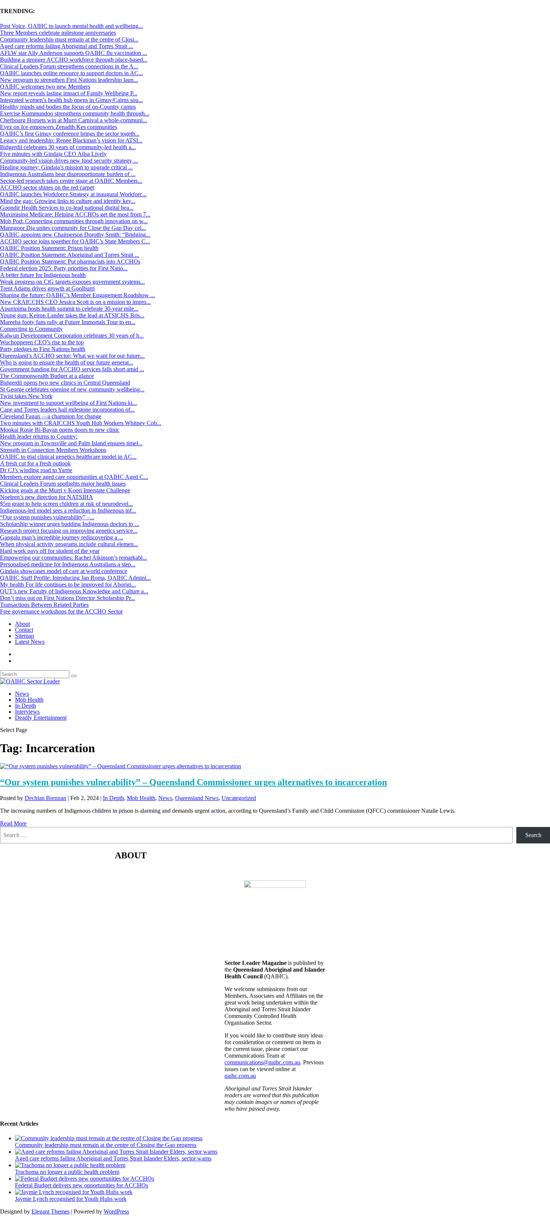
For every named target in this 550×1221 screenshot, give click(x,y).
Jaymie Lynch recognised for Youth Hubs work (70, 1199)
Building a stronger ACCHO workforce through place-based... (73, 59)
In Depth (25, 705)
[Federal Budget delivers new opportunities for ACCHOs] (84, 1178)
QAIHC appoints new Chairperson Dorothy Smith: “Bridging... (75, 234)
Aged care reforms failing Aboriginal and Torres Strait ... (66, 46)
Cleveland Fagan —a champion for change (50, 416)
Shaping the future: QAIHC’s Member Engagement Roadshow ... (77, 295)
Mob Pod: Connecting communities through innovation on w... (74, 221)
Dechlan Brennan (45, 798)
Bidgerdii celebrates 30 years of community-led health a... (68, 147)
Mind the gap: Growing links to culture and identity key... (67, 201)
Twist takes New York (26, 396)
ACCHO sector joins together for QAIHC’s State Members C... (75, 241)
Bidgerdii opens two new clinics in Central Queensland (65, 382)
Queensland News (197, 798)
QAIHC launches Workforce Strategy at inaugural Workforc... (73, 194)
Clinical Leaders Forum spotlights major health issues (63, 483)
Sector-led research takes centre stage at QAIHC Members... (71, 181)
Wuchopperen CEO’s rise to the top (42, 342)
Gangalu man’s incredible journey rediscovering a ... (61, 537)
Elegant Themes (50, 1211)
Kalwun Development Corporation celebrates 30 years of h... (72, 335)
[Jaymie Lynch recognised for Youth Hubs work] (73, 1192)
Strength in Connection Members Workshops (53, 450)
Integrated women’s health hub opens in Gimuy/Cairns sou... (71, 100)
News (22, 694)
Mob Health (29, 699)
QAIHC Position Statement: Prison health (49, 248)
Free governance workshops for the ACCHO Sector (61, 611)
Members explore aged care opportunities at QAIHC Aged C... (74, 477)
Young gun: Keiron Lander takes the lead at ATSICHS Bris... (72, 315)
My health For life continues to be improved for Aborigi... (68, 584)
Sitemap (24, 636)
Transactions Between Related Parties (44, 605)
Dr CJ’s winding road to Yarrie (36, 470)
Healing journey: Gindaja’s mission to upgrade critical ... (66, 167)
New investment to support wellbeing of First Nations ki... (68, 403)
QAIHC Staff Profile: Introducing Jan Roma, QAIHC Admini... (75, 578)
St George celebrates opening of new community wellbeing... (72, 389)
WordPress (116, 1211)
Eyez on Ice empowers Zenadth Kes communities (58, 127)
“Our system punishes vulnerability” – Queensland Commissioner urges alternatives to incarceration (193, 782)
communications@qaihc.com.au (262, 1062)
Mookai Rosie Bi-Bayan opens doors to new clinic (59, 430)
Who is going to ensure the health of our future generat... (66, 362)
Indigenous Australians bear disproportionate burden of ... (67, 174)
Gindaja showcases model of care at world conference (63, 571)
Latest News (30, 642)
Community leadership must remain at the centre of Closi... (69, 39)
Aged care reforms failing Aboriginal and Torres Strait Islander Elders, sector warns (113, 1158)
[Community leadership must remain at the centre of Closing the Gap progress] (108, 1138)
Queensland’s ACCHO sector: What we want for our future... (72, 356)
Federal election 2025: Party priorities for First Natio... (64, 268)
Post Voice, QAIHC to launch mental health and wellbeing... (71, 26)
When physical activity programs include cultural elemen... (69, 544)
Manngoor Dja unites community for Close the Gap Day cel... (73, 228)
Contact (24, 630)
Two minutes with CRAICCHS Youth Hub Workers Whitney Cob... (80, 423)
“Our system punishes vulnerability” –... (47, 517)
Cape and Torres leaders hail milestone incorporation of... (67, 409)
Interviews (27, 711)
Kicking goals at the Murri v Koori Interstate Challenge (65, 490)
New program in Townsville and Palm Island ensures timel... (71, 443)
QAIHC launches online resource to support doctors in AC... (71, 73)
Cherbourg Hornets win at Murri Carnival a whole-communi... (73, 120)
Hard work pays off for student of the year (50, 551)
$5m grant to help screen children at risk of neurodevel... (66, 504)
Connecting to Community (31, 329)
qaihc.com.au (240, 1076)
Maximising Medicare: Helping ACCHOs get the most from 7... (75, 214)
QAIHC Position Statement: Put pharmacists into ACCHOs (70, 261)
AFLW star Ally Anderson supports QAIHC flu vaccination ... (73, 53)
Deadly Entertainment (41, 717)
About (22, 624)
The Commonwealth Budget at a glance (47, 376)
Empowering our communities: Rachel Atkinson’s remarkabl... (73, 557)
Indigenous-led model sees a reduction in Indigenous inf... (68, 510)
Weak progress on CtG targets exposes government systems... (72, 282)
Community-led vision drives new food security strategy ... (69, 160)
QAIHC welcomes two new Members (45, 86)
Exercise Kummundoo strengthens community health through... (74, 113)
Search (533, 835)
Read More (13, 823)
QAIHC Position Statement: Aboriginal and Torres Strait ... (69, 255)
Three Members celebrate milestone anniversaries (58, 33)
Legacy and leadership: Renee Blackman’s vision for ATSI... (71, 140)
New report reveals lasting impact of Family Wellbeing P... (68, 93)
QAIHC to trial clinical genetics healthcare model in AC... (68, 456)
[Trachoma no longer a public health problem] (70, 1165)
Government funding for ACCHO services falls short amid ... (72, 369)
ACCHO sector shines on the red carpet (47, 187)
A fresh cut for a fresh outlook (35, 463)
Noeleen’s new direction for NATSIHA (46, 497)
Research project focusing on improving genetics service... (68, 531)
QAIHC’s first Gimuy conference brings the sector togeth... (70, 133)
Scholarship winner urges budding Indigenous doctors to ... (69, 524)
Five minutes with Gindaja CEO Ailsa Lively (53, 154)
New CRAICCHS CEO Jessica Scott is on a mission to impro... (75, 302)
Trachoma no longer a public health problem (67, 1172)
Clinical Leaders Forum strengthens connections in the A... (69, 66)
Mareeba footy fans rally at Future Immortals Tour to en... (67, 322)
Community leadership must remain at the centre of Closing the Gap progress (105, 1145)
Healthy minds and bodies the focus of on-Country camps (68, 107)
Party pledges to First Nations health (42, 349)
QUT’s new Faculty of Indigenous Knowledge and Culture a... (74, 591)
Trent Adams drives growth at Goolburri (47, 288)
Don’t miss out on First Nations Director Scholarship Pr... (67, 598)
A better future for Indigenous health (43, 275)
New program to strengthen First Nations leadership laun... (69, 80)
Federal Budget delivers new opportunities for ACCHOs (81, 1185)
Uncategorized (238, 798)
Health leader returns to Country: (38, 436)
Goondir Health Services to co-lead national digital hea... (67, 207)
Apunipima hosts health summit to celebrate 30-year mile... (69, 308)
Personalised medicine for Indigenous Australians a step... (67, 564)
